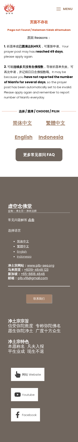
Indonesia (51, 137)
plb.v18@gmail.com (33, 278)
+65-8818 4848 (33, 274)
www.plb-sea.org (40, 265)
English (22, 251)
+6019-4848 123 (36, 269)
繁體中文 (23, 246)
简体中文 (23, 241)
